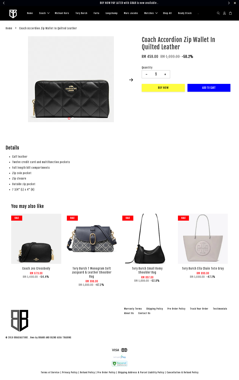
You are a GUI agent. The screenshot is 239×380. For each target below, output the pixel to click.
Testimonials (220, 308)
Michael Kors (62, 13)
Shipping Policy (154, 308)
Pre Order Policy (176, 308)
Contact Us (144, 313)
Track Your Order (199, 308)
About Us (129, 313)
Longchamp (112, 13)
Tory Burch (81, 13)
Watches (149, 13)
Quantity (147, 67)
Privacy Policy (69, 372)
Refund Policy (87, 372)
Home (30, 13)
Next (131, 80)
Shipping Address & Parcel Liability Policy (141, 372)
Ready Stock (185, 13)
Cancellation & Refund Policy (182, 372)
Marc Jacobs (131, 13)
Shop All (167, 13)
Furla (96, 13)
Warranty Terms (133, 308)
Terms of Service (50, 372)
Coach (42, 13)
